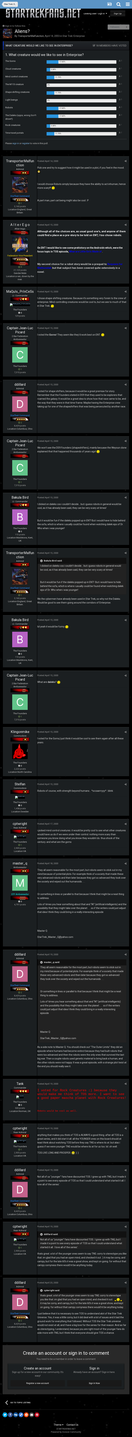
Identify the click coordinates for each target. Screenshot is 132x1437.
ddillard (20, 384)
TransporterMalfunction (31, 36)
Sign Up (118, 13)
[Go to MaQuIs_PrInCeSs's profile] (20, 304)
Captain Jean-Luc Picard (20, 330)
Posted (47, 161)
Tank (20, 1084)
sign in (15, 143)
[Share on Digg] (15, 1414)
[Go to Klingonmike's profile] (20, 751)
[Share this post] (125, 161)
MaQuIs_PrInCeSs (20, 291)
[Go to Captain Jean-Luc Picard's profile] (20, 355)
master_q (20, 863)
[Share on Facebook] (10, 1414)
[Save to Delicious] (21, 1414)
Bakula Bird (20, 497)
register (26, 143)
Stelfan (20, 784)
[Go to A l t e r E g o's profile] (20, 244)
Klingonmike (20, 732)
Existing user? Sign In (95, 13)
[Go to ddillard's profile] (20, 404)
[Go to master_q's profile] (20, 883)
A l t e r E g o (20, 225)
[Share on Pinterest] (37, 1414)
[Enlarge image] (38, 171)
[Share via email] (31, 1414)
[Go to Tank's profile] (20, 1097)
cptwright (20, 824)
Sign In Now (94, 1383)
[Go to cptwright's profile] (20, 837)
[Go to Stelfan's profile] (20, 797)
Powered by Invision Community (66, 1432)
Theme (58, 1424)
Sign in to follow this (15, 26)
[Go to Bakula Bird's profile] (20, 517)
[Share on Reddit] (26, 1414)
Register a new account (37, 1383)
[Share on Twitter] (5, 1414)
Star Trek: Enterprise (74, 36)
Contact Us (72, 1424)
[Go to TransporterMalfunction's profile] (7, 33)
